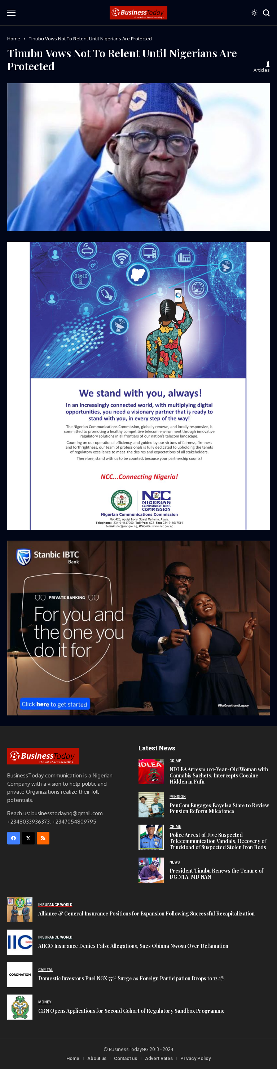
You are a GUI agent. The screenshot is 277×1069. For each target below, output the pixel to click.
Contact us (125, 1058)
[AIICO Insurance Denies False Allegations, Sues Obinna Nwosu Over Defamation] (19, 942)
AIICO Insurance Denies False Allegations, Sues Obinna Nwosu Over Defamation (133, 945)
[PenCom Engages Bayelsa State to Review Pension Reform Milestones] (151, 804)
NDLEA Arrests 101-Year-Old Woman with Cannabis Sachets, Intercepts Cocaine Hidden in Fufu (219, 775)
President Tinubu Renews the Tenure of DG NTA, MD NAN (216, 873)
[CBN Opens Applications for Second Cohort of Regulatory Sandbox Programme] (19, 1007)
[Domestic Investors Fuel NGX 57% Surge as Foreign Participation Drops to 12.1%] (19, 974)
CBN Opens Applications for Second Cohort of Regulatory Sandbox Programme (131, 1010)
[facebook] (13, 838)
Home (13, 38)
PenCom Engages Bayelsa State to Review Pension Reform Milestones (219, 808)
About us (96, 1058)
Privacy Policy (195, 1058)
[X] (28, 838)
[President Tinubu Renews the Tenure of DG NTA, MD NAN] (151, 870)
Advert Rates (159, 1058)
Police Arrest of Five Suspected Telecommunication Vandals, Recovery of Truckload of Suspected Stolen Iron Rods (218, 841)
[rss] (43, 838)
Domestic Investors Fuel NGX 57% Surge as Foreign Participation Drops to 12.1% (131, 978)
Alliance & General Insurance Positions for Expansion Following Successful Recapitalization (146, 913)
